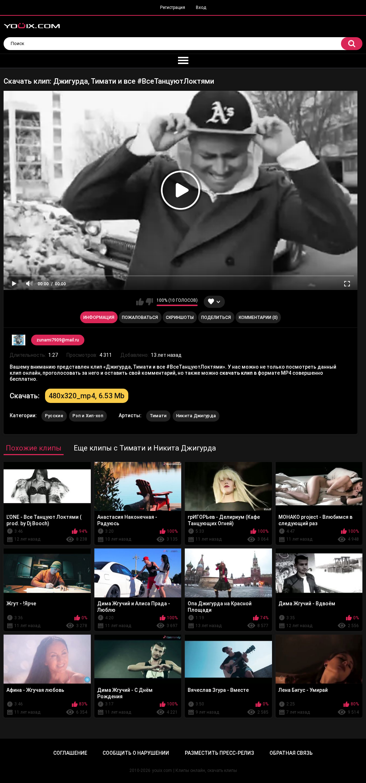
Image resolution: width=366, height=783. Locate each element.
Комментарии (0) (258, 317)
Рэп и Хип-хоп (88, 415)
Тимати (158, 415)
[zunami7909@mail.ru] (19, 340)
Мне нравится (140, 301)
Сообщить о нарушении (136, 753)
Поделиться (216, 317)
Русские (54, 415)
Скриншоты (180, 317)
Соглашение (70, 753)
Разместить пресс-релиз (219, 753)
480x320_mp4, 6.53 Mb (87, 396)
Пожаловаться (140, 317)
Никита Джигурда (196, 415)
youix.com (162, 770)
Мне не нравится (149, 301)
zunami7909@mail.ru (57, 340)
